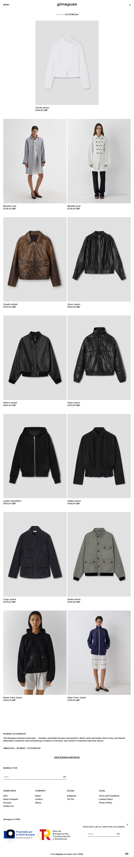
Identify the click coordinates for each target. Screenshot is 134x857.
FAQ (5, 796)
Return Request (10, 799)
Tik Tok (70, 799)
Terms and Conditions (109, 796)
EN (126, 853)
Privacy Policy (105, 802)
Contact (39, 799)
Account (7, 802)
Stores (38, 802)
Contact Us (8, 806)
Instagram (71, 796)
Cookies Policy (106, 799)
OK (64, 777)
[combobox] (127, 853)
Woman (60, 14)
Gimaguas (8, 748)
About (38, 796)
